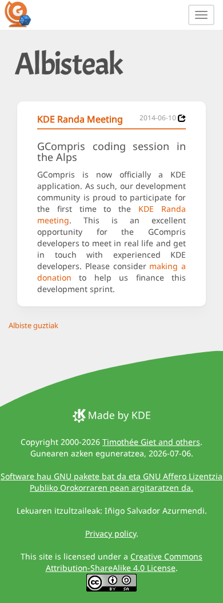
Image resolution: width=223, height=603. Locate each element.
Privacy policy (110, 533)
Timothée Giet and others (151, 441)
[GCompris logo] (24, 13)
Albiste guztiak (33, 325)
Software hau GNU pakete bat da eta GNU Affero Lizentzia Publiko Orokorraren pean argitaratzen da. (111, 482)
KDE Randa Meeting (80, 119)
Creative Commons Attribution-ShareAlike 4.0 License (124, 562)
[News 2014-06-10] (182, 118)
